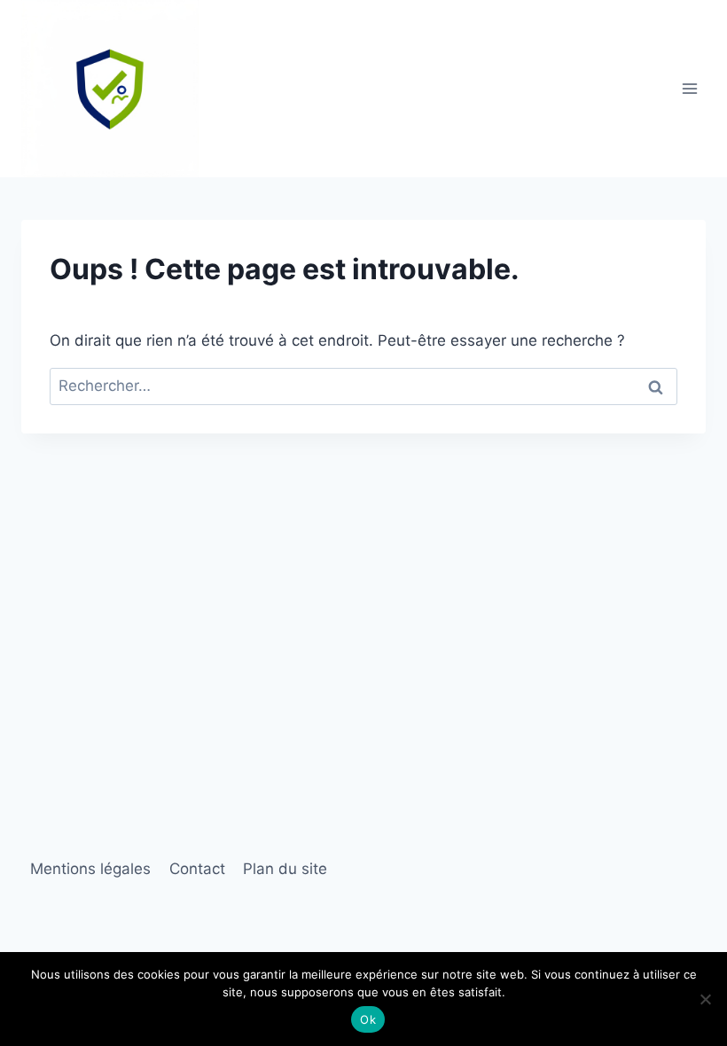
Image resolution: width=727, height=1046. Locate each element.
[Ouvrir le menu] (689, 88)
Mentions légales (90, 869)
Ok (368, 1019)
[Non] (705, 999)
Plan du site (285, 869)
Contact (197, 869)
